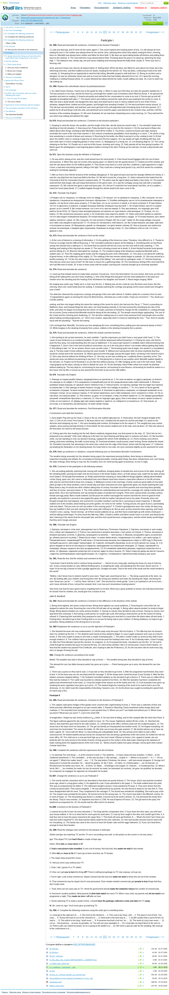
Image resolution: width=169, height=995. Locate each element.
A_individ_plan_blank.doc (59, 964)
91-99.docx (53, 952)
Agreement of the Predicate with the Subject (22, 105)
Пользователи (101, 7)
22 (140, 32)
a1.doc (52, 971)
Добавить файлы (122, 7)
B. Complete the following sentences (19, 34)
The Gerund (10, 46)
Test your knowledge (13, 77)
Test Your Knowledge (13, 30)
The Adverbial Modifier (14, 114)
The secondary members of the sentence (21, 108)
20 (131, 32)
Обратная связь (109, 3)
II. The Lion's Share (13, 102)
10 (87, 32)
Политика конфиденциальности (78, 992)
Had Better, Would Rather (15, 27)
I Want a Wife (10, 43)
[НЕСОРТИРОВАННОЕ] (32, 20)
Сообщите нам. (76, 15)
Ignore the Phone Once (14, 80)
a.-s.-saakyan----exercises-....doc (62, 967)
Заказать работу (158, 7)
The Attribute (10, 111)
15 (109, 32)
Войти (5, 3)
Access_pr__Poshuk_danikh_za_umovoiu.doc (67, 975)
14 (105, 32)
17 (118, 32)
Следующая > (153, 32)
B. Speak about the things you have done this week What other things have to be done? (23, 57)
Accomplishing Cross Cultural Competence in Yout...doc (71, 978)
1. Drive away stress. (13, 64)
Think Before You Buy (13, 84)
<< (51, 32)
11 (91, 32)
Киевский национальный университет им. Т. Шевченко (46, 18)
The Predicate (10, 90)
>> (163, 32)
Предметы (85, 7)
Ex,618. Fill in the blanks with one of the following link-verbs (20, 94)
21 (136, 32)
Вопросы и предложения (128, 3)
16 (114, 32)
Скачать (153, 23)
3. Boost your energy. (13, 71)
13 (100, 32)
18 (122, 32)
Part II (7, 87)
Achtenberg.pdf (55, 982)
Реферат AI (141, 7)
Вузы (73, 7)
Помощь (5, 992)
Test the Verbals (11, 61)
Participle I (9, 53)
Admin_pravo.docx (56, 986)
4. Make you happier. (13, 74)
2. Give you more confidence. (16, 68)
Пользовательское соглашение (53, 992)
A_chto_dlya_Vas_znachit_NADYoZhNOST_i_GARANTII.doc (73, 960)
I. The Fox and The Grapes (16, 98)
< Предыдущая (62, 32)
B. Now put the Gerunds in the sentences (21, 50)
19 (127, 32)
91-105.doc (53, 949)
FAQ (100, 3)
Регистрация (14, 3)
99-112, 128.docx (56, 956)
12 (96, 32)
